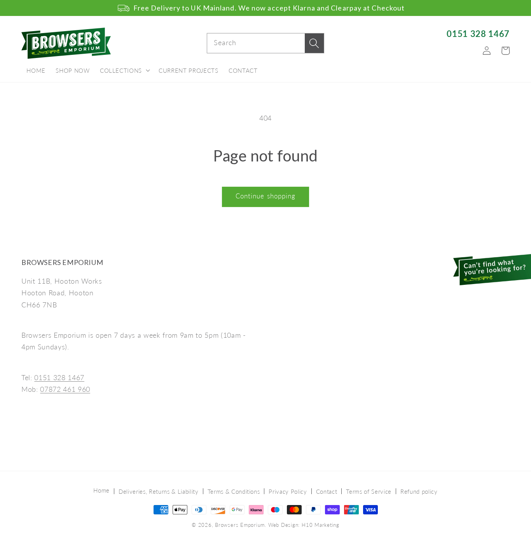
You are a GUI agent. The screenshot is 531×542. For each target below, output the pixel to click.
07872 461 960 (65, 389)
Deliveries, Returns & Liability (158, 491)
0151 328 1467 (478, 33)
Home (101, 490)
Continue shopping (266, 196)
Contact (326, 491)
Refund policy (419, 491)
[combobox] (265, 43)
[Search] (314, 43)
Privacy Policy (288, 491)
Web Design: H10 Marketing (303, 525)
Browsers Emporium (240, 525)
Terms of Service (368, 491)
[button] (124, 71)
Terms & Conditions (234, 491)
